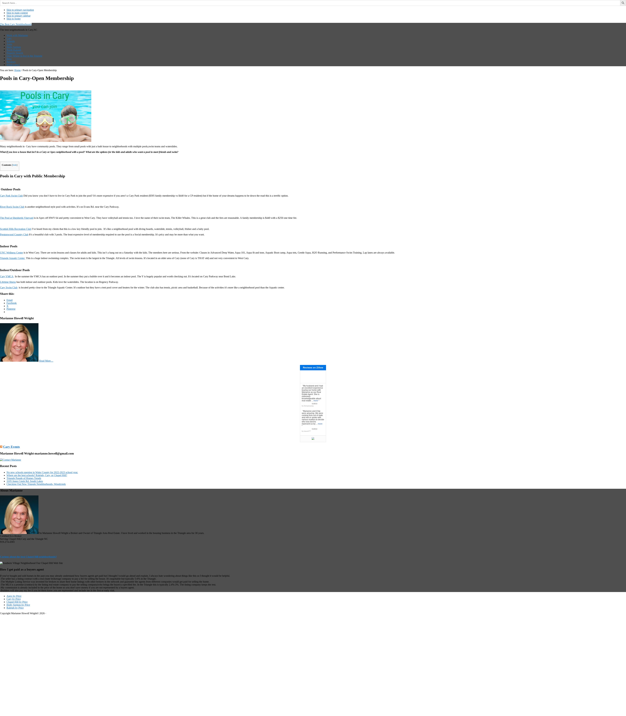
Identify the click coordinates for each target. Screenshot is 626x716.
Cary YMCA (7, 276)
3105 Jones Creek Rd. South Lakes (25, 481)
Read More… (46, 360)
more (315, 401)
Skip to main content (17, 12)
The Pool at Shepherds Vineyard (16, 217)
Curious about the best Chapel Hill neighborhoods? (28, 556)
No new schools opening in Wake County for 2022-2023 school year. (42, 472)
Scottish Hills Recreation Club (15, 229)
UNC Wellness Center (11, 252)
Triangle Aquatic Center (12, 258)
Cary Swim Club (8, 287)
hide (15, 165)
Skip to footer (14, 18)
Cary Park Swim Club (11, 195)
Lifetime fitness (8, 282)
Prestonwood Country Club (14, 234)
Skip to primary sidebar (18, 15)
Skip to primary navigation (20, 9)
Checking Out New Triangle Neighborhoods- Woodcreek (36, 484)
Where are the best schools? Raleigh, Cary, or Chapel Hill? (37, 475)
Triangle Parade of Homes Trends (24, 478)
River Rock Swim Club (12, 206)
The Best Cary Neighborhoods (16, 24)
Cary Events (11, 446)
